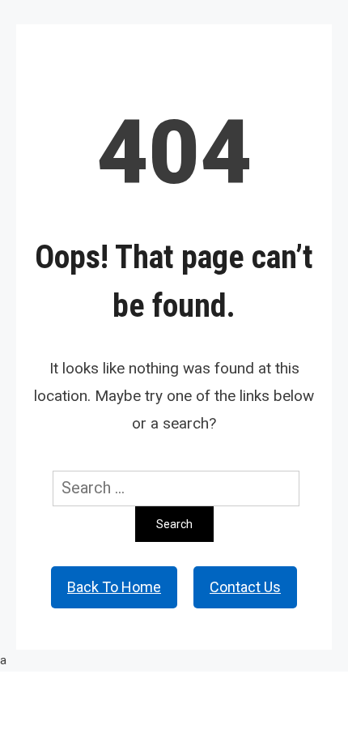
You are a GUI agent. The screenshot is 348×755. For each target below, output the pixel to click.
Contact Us (245, 586)
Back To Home (114, 586)
